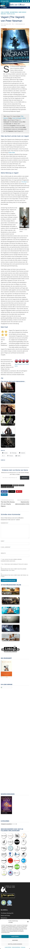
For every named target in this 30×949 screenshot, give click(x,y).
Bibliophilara (4, 917)
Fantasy (21, 485)
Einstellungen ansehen (15, 944)
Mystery (3, 487)
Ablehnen (15, 940)
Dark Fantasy (22, 12)
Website (3, 553)
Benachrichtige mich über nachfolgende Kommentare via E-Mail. (13, 569)
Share (5, 491)
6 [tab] (10, 678)
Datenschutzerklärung (16, 947)
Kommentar (5, 523)
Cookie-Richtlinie (8, 947)
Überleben (10, 487)
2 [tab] (4, 815)
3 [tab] (5, 678)
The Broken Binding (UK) (7, 913)
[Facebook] (23, 1)
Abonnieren (24, 477)
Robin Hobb (12, 152)
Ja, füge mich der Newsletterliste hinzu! (15, 564)
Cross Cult (14, 118)
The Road (24, 181)
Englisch (3, 13)
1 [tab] (2, 678)
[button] (28, 921)
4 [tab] (7, 678)
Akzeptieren (15, 936)
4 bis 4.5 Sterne (5, 12)
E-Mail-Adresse (6, 547)
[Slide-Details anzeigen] (6, 669)
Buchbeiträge (14, 12)
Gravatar (7, 559)
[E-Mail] (28, 1)
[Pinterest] (26, 1)
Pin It (19, 491)
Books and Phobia (5, 915)
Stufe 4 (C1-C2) (11, 13)
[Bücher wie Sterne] (15, 4)
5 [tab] (8, 678)
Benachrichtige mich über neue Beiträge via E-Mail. (14, 576)
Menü (5, 7)
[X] (25, 1)
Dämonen (15, 485)
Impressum (23, 947)
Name (3, 541)
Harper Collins (21, 118)
